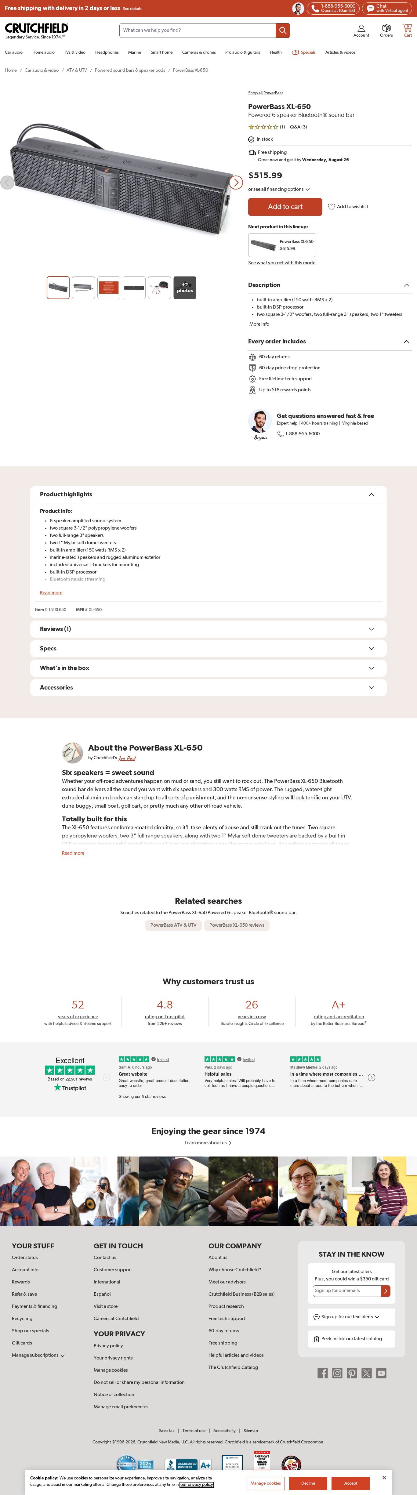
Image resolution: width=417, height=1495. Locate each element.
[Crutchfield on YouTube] (381, 1372)
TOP (404, 1491)
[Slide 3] (108, 287)
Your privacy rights (113, 1358)
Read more (51, 593)
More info (259, 324)
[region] (208, 1191)
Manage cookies (111, 1370)
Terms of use (194, 1431)
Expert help (287, 423)
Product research (226, 1306)
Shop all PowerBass (265, 93)
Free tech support (227, 1318)
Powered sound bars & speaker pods (130, 70)
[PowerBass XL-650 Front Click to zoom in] (122, 182)
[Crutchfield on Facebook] (323, 1372)
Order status (25, 1257)
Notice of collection (114, 1394)
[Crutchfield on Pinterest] (352, 1372)
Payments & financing (34, 1306)
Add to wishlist (352, 207)
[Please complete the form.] (385, 1291)
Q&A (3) (298, 127)
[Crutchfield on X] (367, 1372)
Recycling (22, 1318)
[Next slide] (236, 183)
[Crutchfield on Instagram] (337, 1372)
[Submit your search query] (283, 30)
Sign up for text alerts (347, 1317)
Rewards (21, 1282)
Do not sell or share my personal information (139, 1382)
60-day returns (224, 1331)
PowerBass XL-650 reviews (236, 925)
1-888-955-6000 (302, 434)
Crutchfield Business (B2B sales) (242, 1294)
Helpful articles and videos (236, 1355)
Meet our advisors (227, 1282)
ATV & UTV (77, 70)
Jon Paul (126, 758)
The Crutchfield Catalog (233, 1367)
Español (102, 1294)
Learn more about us (206, 1143)
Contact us (105, 1257)
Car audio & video (42, 70)
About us (218, 1257)
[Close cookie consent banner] (384, 1477)
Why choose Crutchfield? (235, 1270)
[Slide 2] (83, 287)
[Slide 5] (159, 287)
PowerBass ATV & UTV (173, 925)
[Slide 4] (134, 287)
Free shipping (73, 8)
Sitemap (251, 1431)
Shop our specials (30, 1331)
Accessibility (224, 1431)
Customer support (113, 1270)
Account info (25, 1270)
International (107, 1282)
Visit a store (106, 1306)
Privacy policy (108, 1346)
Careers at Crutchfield (116, 1318)
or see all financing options (276, 189)
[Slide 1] (58, 287)
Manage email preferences (121, 1407)
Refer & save (24, 1294)
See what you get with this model (282, 263)
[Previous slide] (7, 183)
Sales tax (167, 1431)
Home (11, 70)
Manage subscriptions (36, 1355)
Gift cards (22, 1343)
